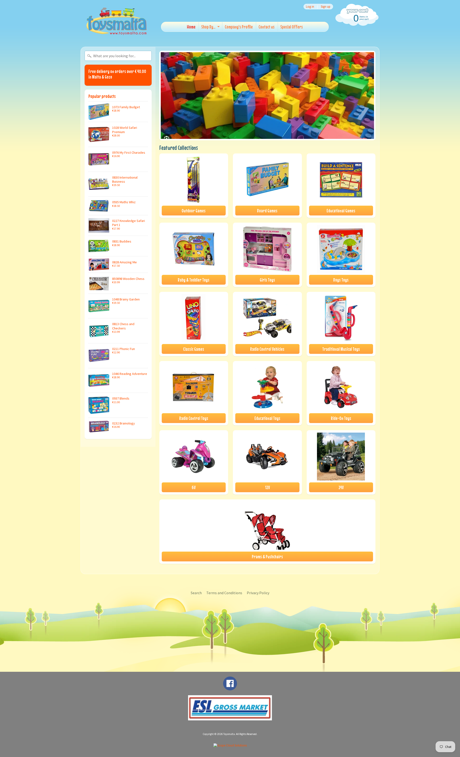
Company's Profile (239, 26)
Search (196, 592)
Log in (310, 6)
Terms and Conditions (224, 592)
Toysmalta (229, 734)
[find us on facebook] (230, 688)
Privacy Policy (258, 592)
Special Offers (291, 26)
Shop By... (208, 26)
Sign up (325, 6)
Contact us (267, 26)
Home (191, 26)
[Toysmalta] (116, 21)
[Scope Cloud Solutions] (230, 745)
